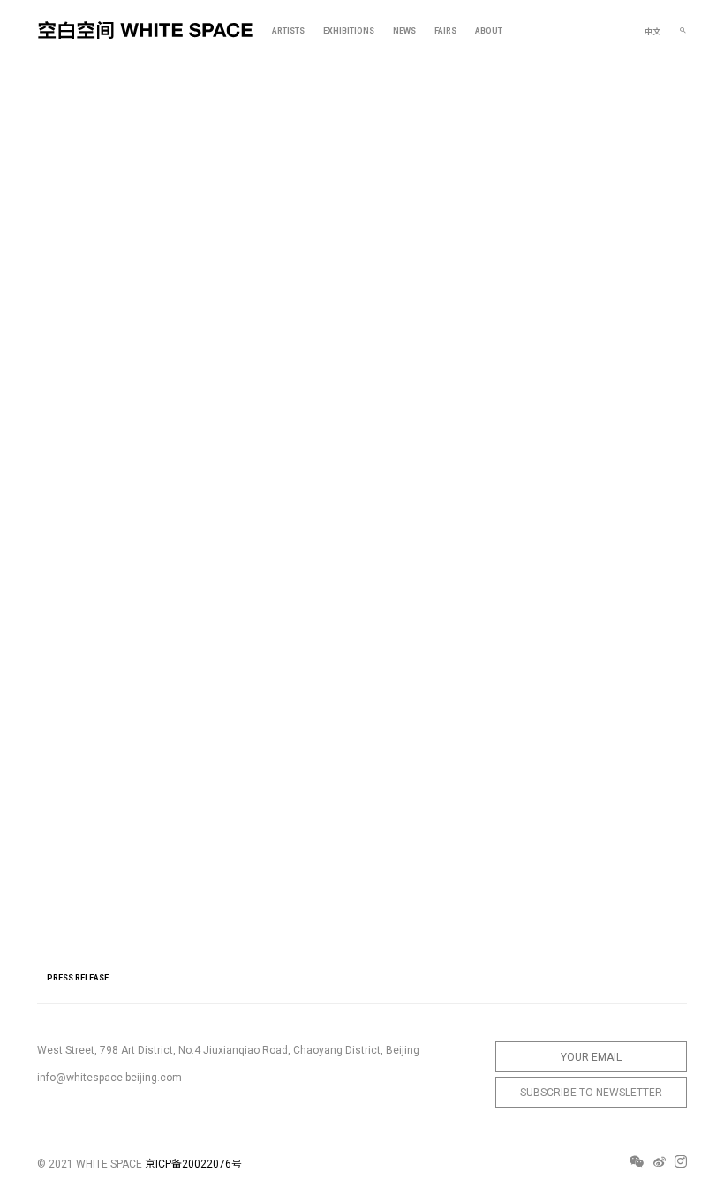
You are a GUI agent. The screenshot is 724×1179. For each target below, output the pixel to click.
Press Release (78, 977)
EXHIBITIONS (348, 30)
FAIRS (445, 30)
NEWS (404, 30)
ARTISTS (288, 30)
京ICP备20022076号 (193, 1164)
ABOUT (488, 30)
